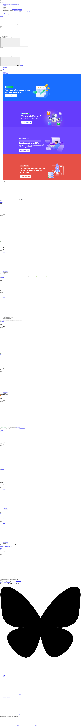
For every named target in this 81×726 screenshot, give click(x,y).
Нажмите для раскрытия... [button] (6, 272)
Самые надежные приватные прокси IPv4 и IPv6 (6, 546)
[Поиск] (35, 24)
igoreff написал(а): (5, 508)
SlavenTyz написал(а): (5, 271)
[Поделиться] (11, 229)
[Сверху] (11, 706)
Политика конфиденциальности (6, 697)
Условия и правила (5, 696)
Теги (3, 69)
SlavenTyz (1, 202)
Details (22, 715)
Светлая (20, 694)
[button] (4, 7)
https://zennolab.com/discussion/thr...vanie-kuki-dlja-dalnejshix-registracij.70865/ (18, 425)
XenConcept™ (13, 715)
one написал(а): (4, 316)
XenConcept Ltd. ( (20, 715)
